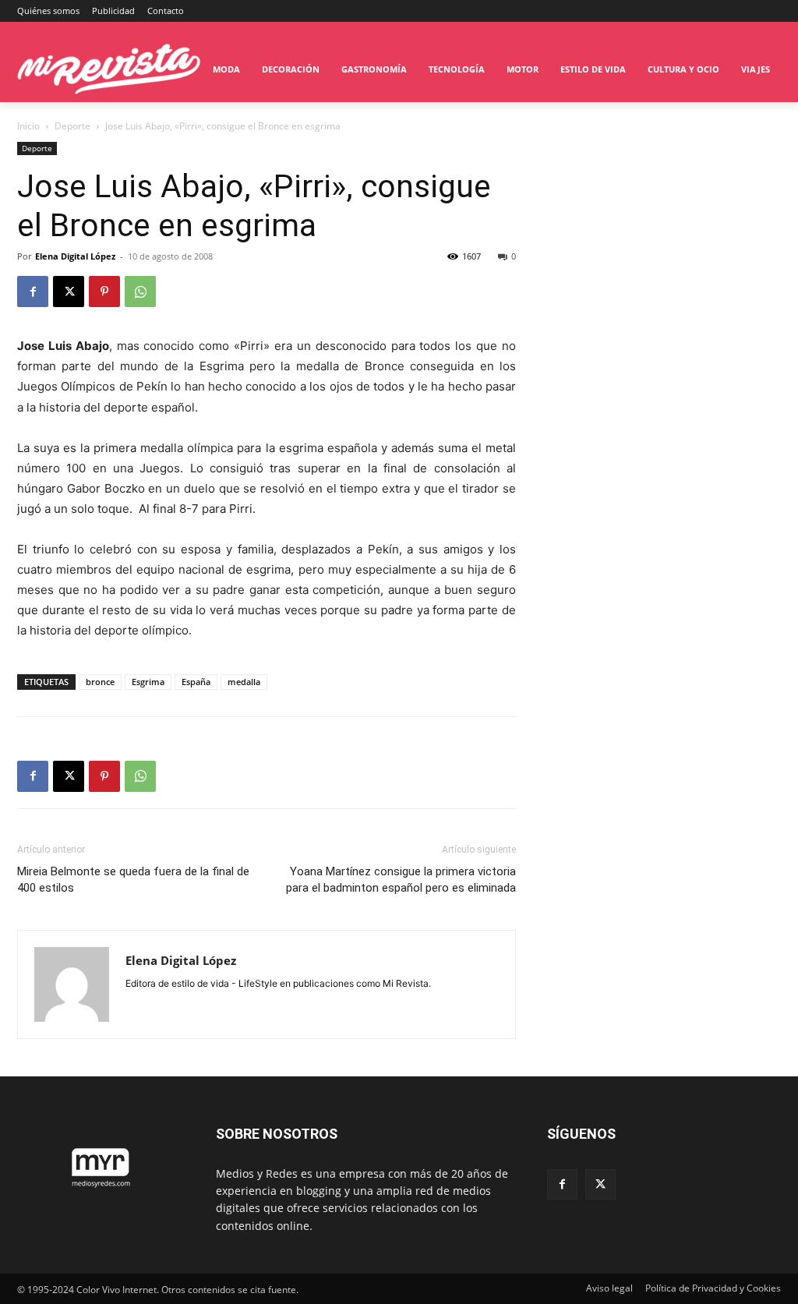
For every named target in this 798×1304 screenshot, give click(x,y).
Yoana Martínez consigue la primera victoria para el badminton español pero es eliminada (401, 879)
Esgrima (148, 681)
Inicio (28, 126)
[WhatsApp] (140, 291)
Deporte (72, 126)
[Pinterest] (104, 291)
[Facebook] (32, 291)
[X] (68, 291)
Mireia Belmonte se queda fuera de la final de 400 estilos (133, 879)
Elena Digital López (75, 256)
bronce (100, 681)
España (196, 681)
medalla (244, 681)
